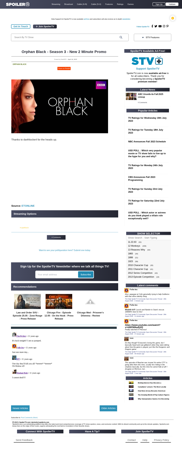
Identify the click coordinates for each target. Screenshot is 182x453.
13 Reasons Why (136, 249)
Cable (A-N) (82, 4)
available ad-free (157, 73)
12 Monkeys (134, 246)
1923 (130, 261)
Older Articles (108, 408)
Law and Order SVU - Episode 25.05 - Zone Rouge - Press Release (27, 315)
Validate (172, 4)
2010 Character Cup (138, 265)
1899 (130, 257)
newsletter (126, 19)
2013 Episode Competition (141, 277)
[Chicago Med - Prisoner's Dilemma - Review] (90, 309)
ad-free (86, 19)
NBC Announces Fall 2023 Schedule (147, 141)
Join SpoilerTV (46, 26)
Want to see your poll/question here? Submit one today (64, 250)
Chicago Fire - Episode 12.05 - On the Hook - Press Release (59, 315)
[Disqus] (64, 365)
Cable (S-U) (96, 4)
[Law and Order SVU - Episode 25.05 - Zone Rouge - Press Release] (27, 309)
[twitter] (156, 26)
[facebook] (152, 26)
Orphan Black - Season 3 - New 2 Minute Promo (64, 52)
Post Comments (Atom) (29, 418)
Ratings (120, 4)
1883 (130, 253)
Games (131, 4)
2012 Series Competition (140, 273)
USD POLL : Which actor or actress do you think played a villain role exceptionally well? (147, 215)
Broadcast (68, 4)
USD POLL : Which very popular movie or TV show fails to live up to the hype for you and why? (147, 153)
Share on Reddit (64, 68)
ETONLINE (28, 205)
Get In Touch (20, 26)
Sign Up (158, 4)
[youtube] (160, 26)
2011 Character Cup (138, 269)
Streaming (56, 4)
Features (109, 4)
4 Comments (56, 237)
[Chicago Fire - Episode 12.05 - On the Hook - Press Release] (59, 309)
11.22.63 (132, 242)
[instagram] (164, 26)
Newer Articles (20, 408)
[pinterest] (167, 26)
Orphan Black (19, 64)
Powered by (15, 228)
